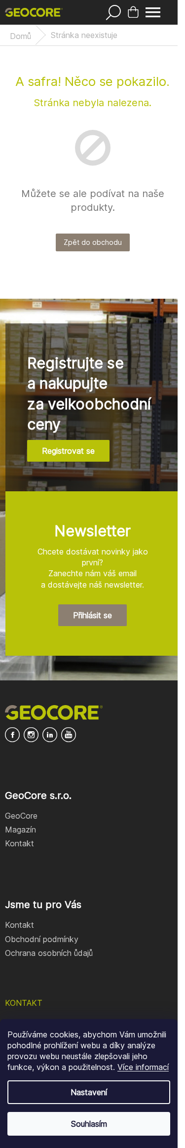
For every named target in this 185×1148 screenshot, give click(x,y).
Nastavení (89, 1092)
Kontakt (19, 843)
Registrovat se (68, 451)
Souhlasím (89, 1124)
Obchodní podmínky (41, 939)
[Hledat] (113, 12)
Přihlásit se (92, 615)
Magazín (20, 829)
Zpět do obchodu (93, 242)
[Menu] (153, 12)
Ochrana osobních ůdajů (49, 953)
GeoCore (21, 816)
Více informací (143, 1067)
